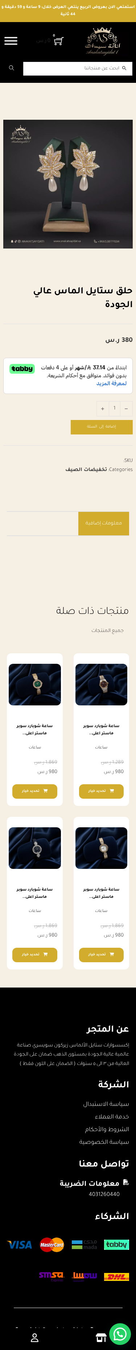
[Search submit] (12, 69)
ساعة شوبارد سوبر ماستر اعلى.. (101, 730)
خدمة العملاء (112, 1117)
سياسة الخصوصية (104, 1142)
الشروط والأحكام (107, 1130)
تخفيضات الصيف (86, 470)
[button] (120, 1334)
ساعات (101, 748)
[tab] (103, 524)
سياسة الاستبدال (106, 1104)
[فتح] (11, 41)
